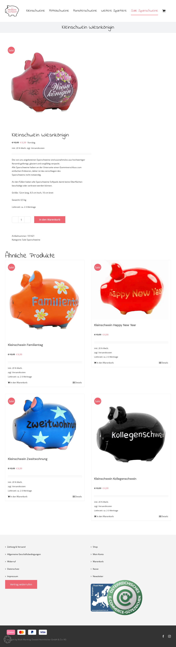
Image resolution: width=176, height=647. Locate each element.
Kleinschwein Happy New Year (115, 325)
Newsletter (98, 576)
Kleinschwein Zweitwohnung (27, 459)
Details (78, 382)
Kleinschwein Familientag (25, 345)
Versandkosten (38, 148)
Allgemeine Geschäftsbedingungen (24, 554)
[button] (7, 639)
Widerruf (11, 561)
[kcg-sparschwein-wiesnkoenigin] (45, 83)
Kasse (95, 568)
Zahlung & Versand (16, 546)
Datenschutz (13, 568)
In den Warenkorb (49, 219)
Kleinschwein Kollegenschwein (115, 479)
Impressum (12, 576)
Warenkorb (98, 561)
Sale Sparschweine (31, 239)
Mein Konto (98, 554)
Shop (95, 546)
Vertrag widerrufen (21, 584)
